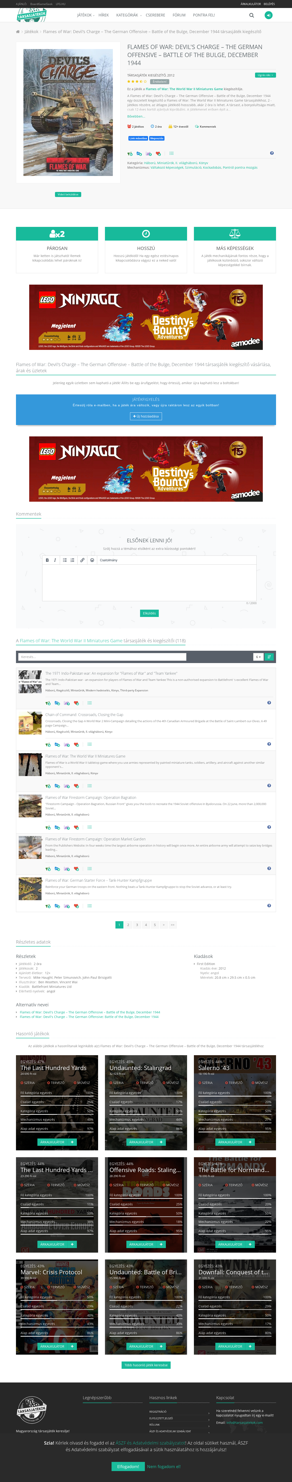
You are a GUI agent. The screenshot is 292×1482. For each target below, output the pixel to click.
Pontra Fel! (204, 15)
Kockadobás (212, 167)
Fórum (179, 15)
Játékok (84, 15)
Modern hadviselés (98, 690)
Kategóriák (127, 15)
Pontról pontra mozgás (240, 167)
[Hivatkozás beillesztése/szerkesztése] (82, 560)
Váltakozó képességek (167, 167)
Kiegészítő (62, 690)
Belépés (269, 4)
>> (173, 925)
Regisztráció (158, 1411)
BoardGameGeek (41, 4)
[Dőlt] (55, 560)
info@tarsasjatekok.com (245, 1422)
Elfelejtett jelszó (161, 1418)
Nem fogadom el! (164, 1466)
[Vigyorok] (92, 560)
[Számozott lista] (72, 560)
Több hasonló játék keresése (146, 1365)
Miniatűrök (165, 163)
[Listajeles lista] (65, 560)
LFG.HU (60, 4)
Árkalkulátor (251, 4)
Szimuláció (193, 167)
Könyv (203, 163)
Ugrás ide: (264, 75)
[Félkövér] (47, 560)
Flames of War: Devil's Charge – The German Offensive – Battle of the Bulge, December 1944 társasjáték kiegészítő (152, 31)
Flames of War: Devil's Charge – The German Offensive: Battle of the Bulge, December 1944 (89, 1017)
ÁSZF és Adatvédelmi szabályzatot (150, 1443)
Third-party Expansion (134, 690)
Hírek (104, 15)
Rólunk (154, 1424)
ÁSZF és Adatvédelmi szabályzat (170, 1431)
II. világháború (186, 163)
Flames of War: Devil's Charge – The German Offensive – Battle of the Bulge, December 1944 (89, 1012)
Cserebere (155, 15)
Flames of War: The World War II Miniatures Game (184, 89)
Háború (150, 163)
